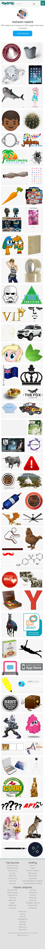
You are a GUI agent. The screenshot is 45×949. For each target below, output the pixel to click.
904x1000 (31, 84)
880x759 (5, 361)
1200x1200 (31, 255)
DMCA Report (32, 873)
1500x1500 (6, 524)
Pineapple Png (22, 919)
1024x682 (5, 812)
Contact (32, 868)
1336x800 (33, 774)
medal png (12, 876)
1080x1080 (6, 184)
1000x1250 (27, 839)
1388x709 (27, 400)
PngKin (12, 903)
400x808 (5, 636)
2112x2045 (26, 130)
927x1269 (27, 231)
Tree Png (33, 895)
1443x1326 (6, 797)
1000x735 (5, 774)
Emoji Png (22, 922)
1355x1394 (29, 361)
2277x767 (22, 692)
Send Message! (22, 33)
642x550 (25, 146)
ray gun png (12, 871)
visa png (12, 873)
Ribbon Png (12, 900)
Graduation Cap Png (32, 903)
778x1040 (5, 569)
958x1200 (5, 231)
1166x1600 (6, 839)
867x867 (5, 62)
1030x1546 (31, 107)
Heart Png (12, 908)
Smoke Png (32, 898)
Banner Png (22, 929)
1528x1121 (6, 400)
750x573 (32, 435)
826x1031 (5, 489)
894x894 (27, 738)
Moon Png (32, 900)
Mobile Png (12, 905)
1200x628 (20, 569)
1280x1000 (6, 146)
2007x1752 (31, 452)
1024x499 (5, 435)
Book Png (22, 924)
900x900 (27, 62)
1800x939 (5, 165)
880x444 (5, 674)
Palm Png (33, 890)
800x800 (32, 321)
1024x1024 (6, 130)
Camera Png (33, 892)
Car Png (22, 914)
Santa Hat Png (12, 895)
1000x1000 (32, 857)
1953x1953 (6, 587)
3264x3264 (29, 509)
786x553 (23, 587)
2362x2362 (6, 470)
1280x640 (5, 857)
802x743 (5, 255)
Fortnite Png (33, 908)
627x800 (5, 738)
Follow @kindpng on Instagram (32, 881)
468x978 (30, 797)
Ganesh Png (22, 927)
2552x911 (27, 812)
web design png (12, 868)
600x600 (5, 417)
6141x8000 (6, 385)
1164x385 (5, 754)
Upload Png (32, 878)
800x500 (20, 340)
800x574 (5, 509)
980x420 (24, 674)
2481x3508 (6, 340)
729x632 (5, 658)
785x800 (5, 692)
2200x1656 (30, 754)
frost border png (12, 866)
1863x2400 (29, 550)
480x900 (5, 282)
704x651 (24, 385)
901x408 (27, 524)
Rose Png (12, 898)
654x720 (32, 165)
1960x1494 (6, 610)
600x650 (5, 304)
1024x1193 (6, 107)
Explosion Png (32, 905)
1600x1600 (6, 84)
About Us (33, 866)
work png (12, 883)
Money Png (22, 912)
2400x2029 (6, 204)
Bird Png (22, 917)
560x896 (34, 184)
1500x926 (20, 489)
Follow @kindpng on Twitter (33, 883)
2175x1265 (6, 321)
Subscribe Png (12, 890)
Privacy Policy (32, 876)
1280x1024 (28, 470)
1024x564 (23, 417)
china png (12, 881)
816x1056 (5, 550)
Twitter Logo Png (12, 892)
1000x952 (5, 711)
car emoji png (12, 878)
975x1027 (28, 610)
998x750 (24, 711)
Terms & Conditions (32, 871)
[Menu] (43, 3)
